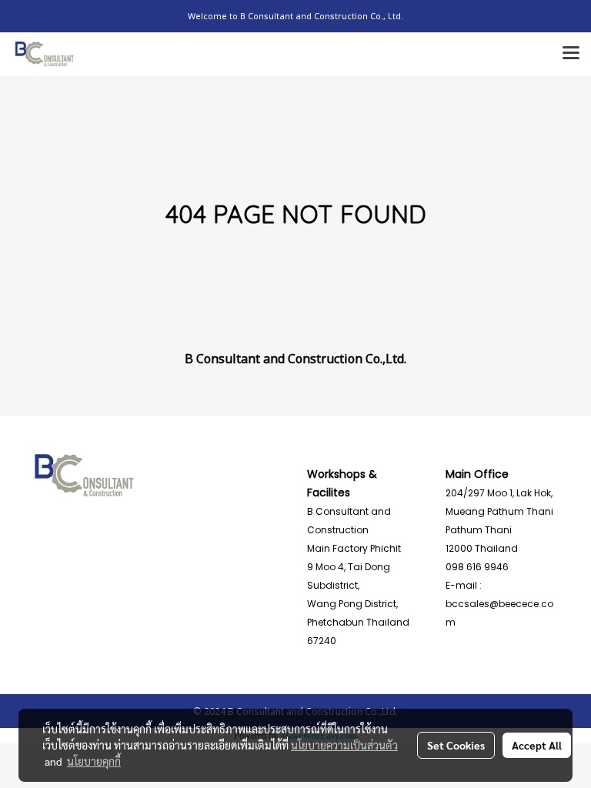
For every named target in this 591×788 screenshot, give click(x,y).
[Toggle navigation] (571, 54)
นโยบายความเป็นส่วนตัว (344, 745)
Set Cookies (456, 745)
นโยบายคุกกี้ (94, 761)
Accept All (537, 745)
